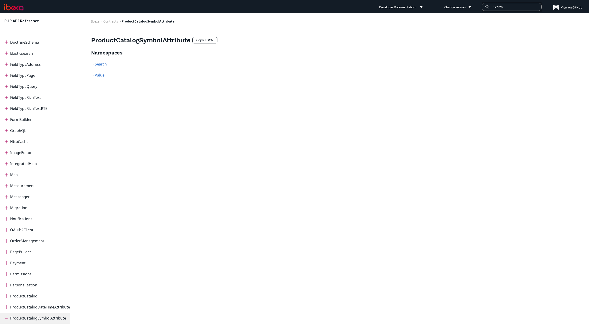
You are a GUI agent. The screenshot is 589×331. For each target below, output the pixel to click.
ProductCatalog (24, 296)
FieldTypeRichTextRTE (28, 108)
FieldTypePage (22, 75)
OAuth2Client (21, 229)
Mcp (14, 174)
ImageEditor (21, 152)
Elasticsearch (21, 53)
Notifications (21, 218)
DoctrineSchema (24, 42)
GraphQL (18, 130)
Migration (18, 207)
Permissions (21, 274)
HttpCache (19, 141)
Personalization (23, 285)
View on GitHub (571, 7)
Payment (18, 262)
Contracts (110, 21)
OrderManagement (27, 240)
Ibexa (95, 21)
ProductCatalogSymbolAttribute (38, 318)
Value (99, 75)
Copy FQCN (205, 40)
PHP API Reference (21, 20)
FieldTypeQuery (23, 86)
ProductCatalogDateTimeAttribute (40, 307)
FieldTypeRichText (25, 97)
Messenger (20, 196)
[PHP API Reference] (14, 7)
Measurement (22, 185)
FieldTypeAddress (25, 64)
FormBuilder (21, 119)
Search (101, 64)
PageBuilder (20, 251)
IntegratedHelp (23, 163)
